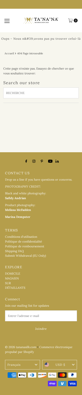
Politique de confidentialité (23, 241)
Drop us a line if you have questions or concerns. (38, 179)
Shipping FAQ (14, 251)
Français (14, 365)
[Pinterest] (42, 161)
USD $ (60, 365)
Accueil (9, 53)
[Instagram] (33, 161)
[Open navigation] (7, 20)
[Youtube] (50, 161)
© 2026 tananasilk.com (20, 347)
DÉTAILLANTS (15, 288)
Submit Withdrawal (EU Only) (25, 256)
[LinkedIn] (57, 162)
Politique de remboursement (24, 246)
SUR (8, 283)
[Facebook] (26, 161)
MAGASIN (12, 278)
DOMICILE (12, 273)
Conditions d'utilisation (21, 237)
